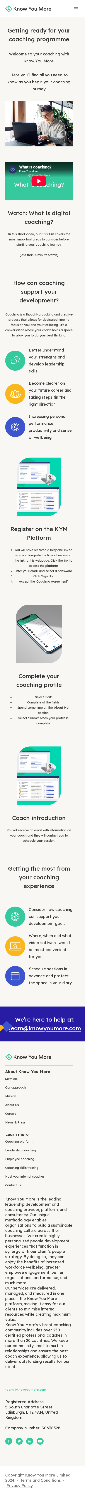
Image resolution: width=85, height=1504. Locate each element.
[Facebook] (8, 1441)
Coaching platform (18, 1142)
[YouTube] (40, 1441)
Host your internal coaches (24, 1176)
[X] (19, 1441)
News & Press (15, 1122)
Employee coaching (19, 1159)
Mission (10, 1096)
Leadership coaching (20, 1150)
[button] (76, 8)
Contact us (13, 1185)
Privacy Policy (19, 1485)
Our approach (15, 1087)
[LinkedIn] (29, 1441)
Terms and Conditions (40, 1480)
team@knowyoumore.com (45, 1028)
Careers (10, 1114)
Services (11, 1079)
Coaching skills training (21, 1168)
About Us (12, 1105)
